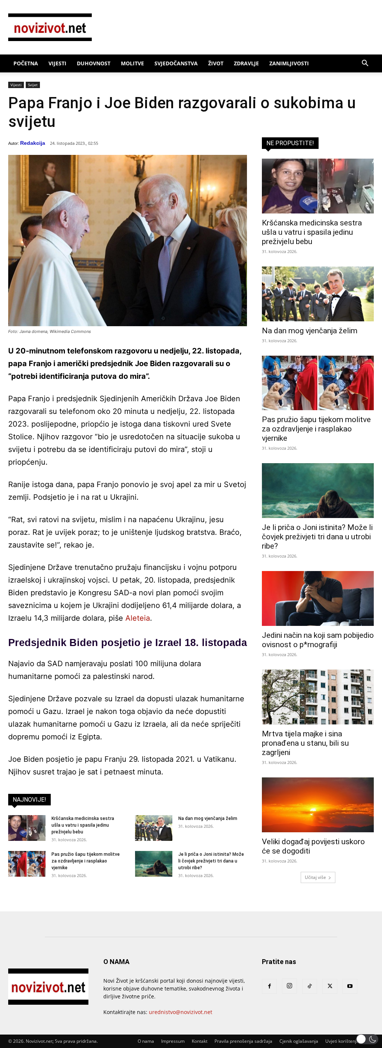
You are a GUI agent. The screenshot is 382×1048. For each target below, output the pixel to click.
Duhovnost (93, 63)
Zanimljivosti (289, 63)
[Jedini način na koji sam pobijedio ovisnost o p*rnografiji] (318, 598)
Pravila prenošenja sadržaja (243, 1041)
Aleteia (137, 618)
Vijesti (57, 63)
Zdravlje (246, 63)
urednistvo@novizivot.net (180, 1012)
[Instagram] (289, 986)
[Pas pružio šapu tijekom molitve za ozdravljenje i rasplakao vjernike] (27, 864)
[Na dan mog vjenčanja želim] (153, 828)
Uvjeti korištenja (342, 1041)
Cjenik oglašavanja (298, 1041)
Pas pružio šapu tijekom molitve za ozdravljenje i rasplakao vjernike (85, 861)
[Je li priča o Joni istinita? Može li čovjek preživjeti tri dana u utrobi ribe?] (153, 864)
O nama (146, 1041)
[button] (365, 64)
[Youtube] (349, 986)
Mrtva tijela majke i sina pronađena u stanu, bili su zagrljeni (305, 743)
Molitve (132, 63)
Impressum (173, 1041)
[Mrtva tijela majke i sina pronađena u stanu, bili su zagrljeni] (318, 697)
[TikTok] (309, 986)
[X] (329, 986)
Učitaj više (315, 877)
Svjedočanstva (176, 63)
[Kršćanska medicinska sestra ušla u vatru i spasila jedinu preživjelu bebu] (27, 828)
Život (215, 63)
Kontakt (199, 1041)
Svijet (33, 84)
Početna (25, 63)
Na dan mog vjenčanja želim (207, 818)
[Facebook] (269, 986)
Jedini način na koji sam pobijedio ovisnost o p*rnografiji (318, 640)
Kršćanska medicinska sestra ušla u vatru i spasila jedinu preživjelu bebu (82, 825)
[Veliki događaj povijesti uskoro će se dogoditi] (318, 804)
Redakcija (32, 143)
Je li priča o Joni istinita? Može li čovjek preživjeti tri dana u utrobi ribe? (211, 861)
